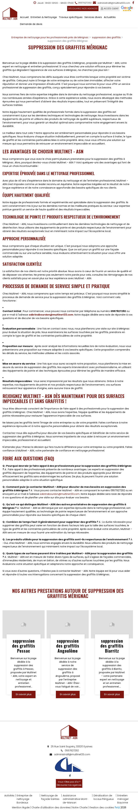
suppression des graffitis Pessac (23, 645)
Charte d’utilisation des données (51, 807)
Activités (9, 795)
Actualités (110, 17)
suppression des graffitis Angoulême (67, 645)
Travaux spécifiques (70, 17)
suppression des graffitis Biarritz (111, 645)
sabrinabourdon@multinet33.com (51, 314)
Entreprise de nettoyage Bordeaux (24, 799)
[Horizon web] (117, 807)
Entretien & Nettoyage (44, 17)
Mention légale (21, 807)
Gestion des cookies (101, 807)
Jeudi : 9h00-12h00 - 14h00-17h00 (55, 3)
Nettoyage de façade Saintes (50, 797)
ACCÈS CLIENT (111, 8)
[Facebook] (133, 3)
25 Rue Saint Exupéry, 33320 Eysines (71, 746)
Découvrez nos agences (82, 8)
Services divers (93, 17)
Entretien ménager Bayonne (123, 799)
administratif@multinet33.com (113, 3)
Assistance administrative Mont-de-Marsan (75, 799)
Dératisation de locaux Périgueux (104, 797)
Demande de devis (31, 24)
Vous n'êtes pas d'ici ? (69, 783)
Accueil (24, 17)
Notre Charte (80, 807)
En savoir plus (23, 694)
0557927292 (71, 750)
